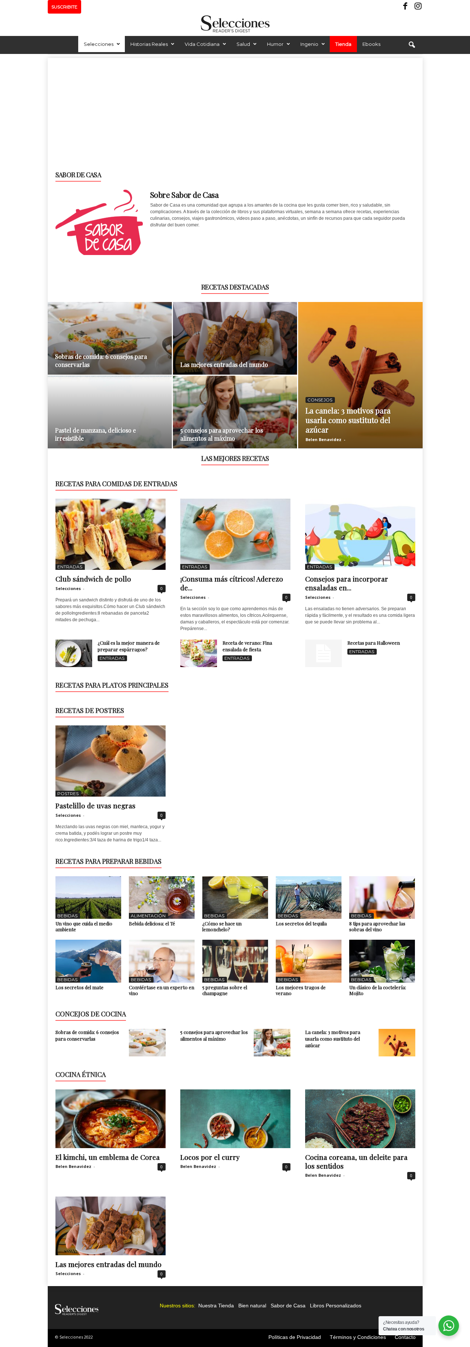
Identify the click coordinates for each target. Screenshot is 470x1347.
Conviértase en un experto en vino (161, 990)
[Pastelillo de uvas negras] (110, 761)
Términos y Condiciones (358, 1337)
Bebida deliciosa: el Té (152, 923)
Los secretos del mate (79, 987)
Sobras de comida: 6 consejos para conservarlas (87, 1035)
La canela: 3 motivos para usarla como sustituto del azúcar (348, 419)
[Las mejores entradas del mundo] (235, 342)
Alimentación (148, 915)
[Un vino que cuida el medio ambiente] (88, 897)
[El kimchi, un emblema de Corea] (110, 1118)
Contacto (405, 1337)
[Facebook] (405, 7)
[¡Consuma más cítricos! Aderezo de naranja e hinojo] (235, 534)
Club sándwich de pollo (93, 578)
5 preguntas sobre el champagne (224, 990)
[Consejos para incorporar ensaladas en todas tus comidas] (360, 534)
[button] (412, 45)
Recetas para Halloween (373, 643)
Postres (68, 793)
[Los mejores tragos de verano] (309, 961)
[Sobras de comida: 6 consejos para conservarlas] (110, 342)
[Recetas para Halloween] (323, 653)
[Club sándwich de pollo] (110, 534)
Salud (243, 44)
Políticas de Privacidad (294, 1337)
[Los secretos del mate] (88, 961)
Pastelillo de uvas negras (95, 805)
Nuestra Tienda (216, 1305)
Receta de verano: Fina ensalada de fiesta (247, 646)
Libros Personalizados (335, 1305)
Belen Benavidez (323, 439)
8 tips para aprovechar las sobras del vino (377, 926)
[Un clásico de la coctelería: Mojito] (382, 961)
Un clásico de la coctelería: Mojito (377, 990)
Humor (275, 44)
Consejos (319, 400)
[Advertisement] (235, 109)
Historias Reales (149, 44)
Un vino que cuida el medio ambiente (83, 926)
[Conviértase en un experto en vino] (162, 961)
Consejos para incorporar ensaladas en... (346, 583)
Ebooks (371, 44)
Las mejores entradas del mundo (224, 364)
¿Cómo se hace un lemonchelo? (222, 926)
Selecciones (98, 44)
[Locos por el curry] (235, 1118)
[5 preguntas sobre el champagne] (235, 961)
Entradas (69, 566)
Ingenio (309, 44)
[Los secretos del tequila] (309, 897)
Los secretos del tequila (301, 923)
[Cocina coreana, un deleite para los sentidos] (360, 1118)
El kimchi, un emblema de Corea (107, 1157)
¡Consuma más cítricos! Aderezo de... (231, 583)
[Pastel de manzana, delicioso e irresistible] (110, 416)
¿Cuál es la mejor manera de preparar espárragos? (129, 646)
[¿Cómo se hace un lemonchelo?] (235, 897)
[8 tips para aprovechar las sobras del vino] (382, 897)
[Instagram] (417, 7)
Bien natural (252, 1305)
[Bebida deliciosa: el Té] (162, 897)
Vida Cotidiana (202, 44)
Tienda (343, 44)
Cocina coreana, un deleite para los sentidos (356, 1161)
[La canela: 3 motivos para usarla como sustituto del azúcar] (360, 375)
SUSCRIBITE (64, 7)
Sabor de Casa (288, 1305)
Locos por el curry (210, 1157)
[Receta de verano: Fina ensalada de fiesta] (198, 653)
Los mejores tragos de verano (301, 990)
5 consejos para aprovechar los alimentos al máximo (221, 434)
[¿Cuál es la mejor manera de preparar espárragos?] (73, 653)
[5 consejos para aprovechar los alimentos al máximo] (235, 416)
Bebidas (67, 915)
